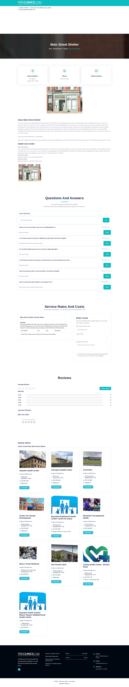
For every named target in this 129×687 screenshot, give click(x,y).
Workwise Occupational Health (93, 517)
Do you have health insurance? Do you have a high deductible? (38, 249)
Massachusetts (57, 48)
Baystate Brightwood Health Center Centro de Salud (63, 517)
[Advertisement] (64, 22)
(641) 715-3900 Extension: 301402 (42, 7)
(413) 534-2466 (64, 79)
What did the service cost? (83, 326)
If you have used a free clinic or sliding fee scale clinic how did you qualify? (42, 238)
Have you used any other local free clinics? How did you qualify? (39, 271)
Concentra (87, 470)
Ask (106, 220)
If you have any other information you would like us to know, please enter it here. (44, 260)
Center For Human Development (27, 517)
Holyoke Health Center (29, 471)
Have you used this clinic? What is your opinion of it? (35, 282)
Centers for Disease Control (52, 653)
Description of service (82, 341)
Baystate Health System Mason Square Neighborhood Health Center (32, 615)
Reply (107, 232)
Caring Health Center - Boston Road (96, 566)
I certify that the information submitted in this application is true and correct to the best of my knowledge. (93, 355)
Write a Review (105, 388)
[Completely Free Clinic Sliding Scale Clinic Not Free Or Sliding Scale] (92, 337)
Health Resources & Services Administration (52, 660)
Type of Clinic (79, 334)
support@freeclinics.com (28, 9)
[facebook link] (19, 669)
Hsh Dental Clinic (59, 565)
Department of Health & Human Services (53, 664)
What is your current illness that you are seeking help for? (37, 227)
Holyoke (65, 48)
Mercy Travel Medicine (29, 564)
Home (50, 48)
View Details (24, 487)
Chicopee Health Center (61, 470)
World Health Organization (51, 656)
